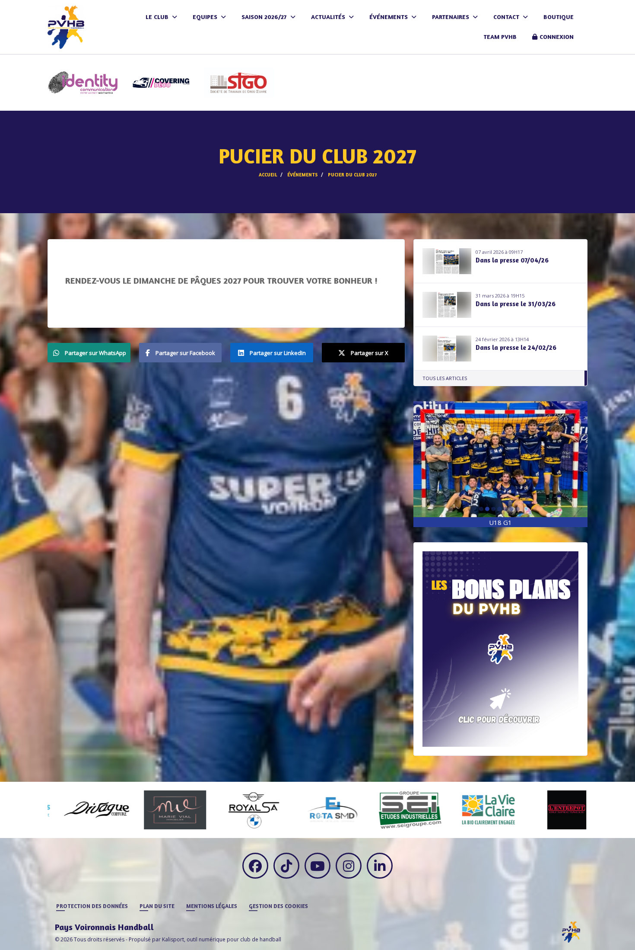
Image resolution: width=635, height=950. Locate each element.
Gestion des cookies (278, 905)
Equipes (206, 16)
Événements (389, 16)
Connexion (557, 36)
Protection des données (92, 905)
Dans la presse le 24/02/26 (516, 347)
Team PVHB (500, 36)
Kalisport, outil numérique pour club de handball (221, 939)
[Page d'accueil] (571, 931)
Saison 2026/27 (265, 16)
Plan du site (157, 905)
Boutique (558, 16)
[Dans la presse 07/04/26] (447, 261)
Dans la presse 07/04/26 (512, 260)
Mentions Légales (211, 905)
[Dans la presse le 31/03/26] (447, 305)
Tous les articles (444, 378)
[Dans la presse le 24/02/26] (447, 348)
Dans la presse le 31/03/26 (516, 304)
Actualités (329, 16)
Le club (158, 16)
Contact (507, 16)
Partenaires (451, 16)
